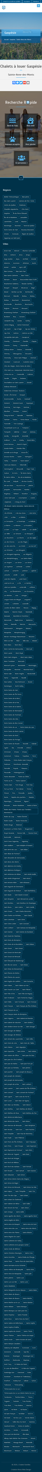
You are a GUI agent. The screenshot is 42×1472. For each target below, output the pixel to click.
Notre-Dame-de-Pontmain (12, 715)
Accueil (6, 39)
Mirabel (34, 641)
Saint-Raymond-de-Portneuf (13, 1150)
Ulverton (29, 1405)
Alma (5, 255)
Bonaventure (26, 300)
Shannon (7, 1356)
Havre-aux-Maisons (10, 465)
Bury (14, 317)
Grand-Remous (9, 444)
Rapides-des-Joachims (18, 797)
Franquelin (7, 432)
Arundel (33, 259)
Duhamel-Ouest (18, 403)
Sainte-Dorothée (9, 1257)
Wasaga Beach (18, 1442)
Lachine (27, 567)
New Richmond (20, 682)
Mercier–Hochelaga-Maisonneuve (14, 637)
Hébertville (23, 465)
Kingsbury (7, 494)
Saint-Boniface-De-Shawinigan (26, 903)
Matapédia (7, 632)
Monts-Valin (8, 674)
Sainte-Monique (22, 1306)
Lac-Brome (20, 538)
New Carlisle (8, 682)
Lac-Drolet (22, 546)
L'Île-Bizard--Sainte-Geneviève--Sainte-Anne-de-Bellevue (19, 507)
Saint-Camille (30, 907)
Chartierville (24, 345)
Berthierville (29, 292)
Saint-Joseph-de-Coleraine (12, 1076)
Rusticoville (7, 837)
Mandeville (28, 612)
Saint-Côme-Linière (10, 924)
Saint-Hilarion (8, 1047)
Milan (18, 641)
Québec (30, 793)
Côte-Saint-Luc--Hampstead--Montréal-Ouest (19, 370)
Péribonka (7, 760)
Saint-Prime (7, 1146)
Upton (6, 1409)
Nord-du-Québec (29, 226)
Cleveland (7, 362)
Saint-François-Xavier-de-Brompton (15, 1014)
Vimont (33, 1438)
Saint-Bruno (8, 907)
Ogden (6, 748)
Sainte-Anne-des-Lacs (11, 1228)
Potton (29, 789)
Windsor (17, 1451)
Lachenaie (19, 567)
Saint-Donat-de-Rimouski (12, 957)
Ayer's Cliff (22, 267)
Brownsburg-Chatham (28, 312)
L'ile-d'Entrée (8, 513)
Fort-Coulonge (18, 424)
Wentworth (16, 1446)
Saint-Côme (21, 919)
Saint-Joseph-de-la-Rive (11, 1084)
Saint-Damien (8, 932)
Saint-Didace (30, 944)
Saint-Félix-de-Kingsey (25, 994)
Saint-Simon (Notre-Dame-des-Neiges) (16, 1179)
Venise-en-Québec (24, 1426)
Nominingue (8, 686)
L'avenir (32, 498)
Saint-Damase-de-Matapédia (26, 928)
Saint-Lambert (26, 1084)
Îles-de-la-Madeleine (10, 217)
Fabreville (20, 415)
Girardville (25, 436)
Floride (34, 419)
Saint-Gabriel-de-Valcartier (12, 1022)
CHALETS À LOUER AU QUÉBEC (12, 1)
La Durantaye (21, 521)
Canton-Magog (9, 325)
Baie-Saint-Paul (21, 271)
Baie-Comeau (8, 271)
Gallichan (16, 432)
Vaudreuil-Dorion (9, 1426)
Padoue (16, 756)
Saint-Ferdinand (9, 998)
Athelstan (26, 263)
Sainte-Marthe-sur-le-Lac (12, 1302)
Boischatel (15, 300)
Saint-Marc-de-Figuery (22, 1101)
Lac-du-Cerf (32, 546)
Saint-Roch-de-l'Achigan (11, 1158)
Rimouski (7, 805)
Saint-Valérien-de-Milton (12, 1204)
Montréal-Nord (28, 669)
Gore (14, 440)
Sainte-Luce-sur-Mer (10, 1282)
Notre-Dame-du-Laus (27, 727)
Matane (28, 628)
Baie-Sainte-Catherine (11, 275)
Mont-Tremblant (9, 661)
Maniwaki (7, 616)
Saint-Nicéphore (30, 1125)
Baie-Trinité (25, 275)
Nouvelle (25, 744)
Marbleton (29, 620)
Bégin (33, 288)
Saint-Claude (28, 915)
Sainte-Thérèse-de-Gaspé (25, 1335)
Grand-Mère (31, 440)
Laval (16, 221)
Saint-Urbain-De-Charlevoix (12, 1199)
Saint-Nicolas (8, 1129)
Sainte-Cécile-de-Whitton (12, 1249)
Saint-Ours (19, 1129)
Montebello (21, 665)
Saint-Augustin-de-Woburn (12, 891)
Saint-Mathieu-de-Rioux (11, 1113)
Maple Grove (19, 620)
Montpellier (7, 669)
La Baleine (22, 517)
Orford (28, 748)
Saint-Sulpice (8, 1191)
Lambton (25, 571)
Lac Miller (7, 534)
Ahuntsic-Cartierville (28, 251)
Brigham (6, 308)
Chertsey (7, 354)
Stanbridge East (9, 1372)
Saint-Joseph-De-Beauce (24, 1072)
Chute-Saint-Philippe (20, 358)
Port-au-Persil (8, 789)
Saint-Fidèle (8, 1002)
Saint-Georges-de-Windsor (12, 1035)
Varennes (32, 1422)
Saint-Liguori (8, 1097)
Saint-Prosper (19, 1146)
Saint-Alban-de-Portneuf (12, 854)
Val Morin (14, 1409)
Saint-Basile (8, 895)
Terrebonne (8, 1397)
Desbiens (23, 378)
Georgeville (15, 436)
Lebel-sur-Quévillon (10, 587)
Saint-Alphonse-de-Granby (12, 866)
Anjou (18, 259)
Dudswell (27, 399)
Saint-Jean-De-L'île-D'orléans (13, 1059)
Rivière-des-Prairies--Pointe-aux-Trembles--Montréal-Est (18, 811)
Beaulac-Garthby (27, 284)
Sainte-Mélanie (8, 1306)
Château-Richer (9, 349)
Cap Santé (7, 329)
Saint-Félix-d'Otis (9, 994)
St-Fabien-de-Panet (20, 1364)
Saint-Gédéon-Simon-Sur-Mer (13, 1027)
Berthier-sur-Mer (16, 292)
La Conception (8, 521)
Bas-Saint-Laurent (10, 201)
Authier (14, 267)
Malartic (6, 612)
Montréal (18, 226)
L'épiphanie (7, 502)
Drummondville (9, 399)
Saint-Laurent (8, 1088)
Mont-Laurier (8, 653)
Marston (22, 624)
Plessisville (7, 772)
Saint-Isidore (32, 1051)
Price (13, 793)
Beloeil (6, 292)
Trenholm (16, 1401)
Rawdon (31, 797)
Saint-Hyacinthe (9, 1051)
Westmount (8, 1451)
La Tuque (15, 529)
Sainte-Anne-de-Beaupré (12, 1224)
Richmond (17, 801)
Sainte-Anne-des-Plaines (12, 1232)
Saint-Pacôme (29, 1129)
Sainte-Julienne (8, 1278)
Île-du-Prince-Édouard (20, 213)
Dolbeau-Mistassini (10, 387)
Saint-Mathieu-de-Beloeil (24, 1109)
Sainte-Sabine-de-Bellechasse (13, 1323)
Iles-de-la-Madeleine (24, 477)
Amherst (13, 255)
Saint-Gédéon (28, 1022)
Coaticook (16, 362)
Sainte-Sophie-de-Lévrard (12, 1331)
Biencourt (7, 296)
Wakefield (7, 1442)
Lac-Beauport (28, 534)
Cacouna (22, 317)
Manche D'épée (17, 612)
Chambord (16, 341)
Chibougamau (17, 354)
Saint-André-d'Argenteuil (12, 878)
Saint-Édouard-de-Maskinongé (14, 961)
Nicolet (30, 682)
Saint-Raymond (31, 1146)
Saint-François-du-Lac (11, 1010)
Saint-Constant (24, 924)
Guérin (19, 457)
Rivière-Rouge (8, 825)
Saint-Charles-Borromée (23, 911)
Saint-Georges (30, 1027)
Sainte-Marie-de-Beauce (12, 1294)
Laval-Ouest (23, 579)
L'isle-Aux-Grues (20, 513)
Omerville (20, 748)
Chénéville (28, 349)
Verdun (15, 1430)
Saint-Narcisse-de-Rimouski (13, 1125)
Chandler (25, 341)
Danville (6, 378)
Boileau (24, 296)
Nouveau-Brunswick (27, 230)
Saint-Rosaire (8, 1171)
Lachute (6, 571)
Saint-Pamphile (9, 1134)
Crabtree (30, 374)
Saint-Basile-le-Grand (21, 895)
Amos (21, 255)
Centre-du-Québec (10, 205)
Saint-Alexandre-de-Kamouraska (14, 858)
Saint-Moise (26, 1121)
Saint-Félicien (26, 989)
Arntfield (25, 259)
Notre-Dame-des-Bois (11, 719)
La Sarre (6, 529)
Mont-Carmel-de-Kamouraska (13, 649)
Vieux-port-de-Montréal (11, 1434)
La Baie (13, 517)
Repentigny (7, 801)
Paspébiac (25, 756)
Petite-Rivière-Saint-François (23, 760)
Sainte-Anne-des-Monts (24, 39)
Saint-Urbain (24, 1195)
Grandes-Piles (21, 448)
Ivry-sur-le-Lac (20, 485)
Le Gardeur (27, 583)
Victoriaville (24, 1430)
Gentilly (6, 436)
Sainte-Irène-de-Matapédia (12, 1274)
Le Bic (19, 583)
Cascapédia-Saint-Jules (11, 337)
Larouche (7, 575)
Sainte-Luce (20, 1278)
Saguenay (25, 841)
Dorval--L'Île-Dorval (10, 395)
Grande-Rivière (8, 448)
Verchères (7, 1430)
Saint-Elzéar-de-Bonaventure (13, 969)
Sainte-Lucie (24, 1282)
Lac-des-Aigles (31, 538)
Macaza (25, 608)
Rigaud (26, 801)
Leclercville (22, 587)
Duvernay (7, 407)
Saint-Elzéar (24, 965)
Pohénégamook (19, 772)
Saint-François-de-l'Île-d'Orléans (26, 1006)
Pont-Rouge (19, 785)
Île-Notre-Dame (26, 473)
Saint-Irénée (21, 1051)
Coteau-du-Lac (9, 374)
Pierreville (7, 768)
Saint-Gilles (29, 1039)
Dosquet (22, 395)
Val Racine (23, 1409)
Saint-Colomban (9, 919)
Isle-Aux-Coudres (26, 481)
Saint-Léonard (8, 1092)
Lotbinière (15, 604)
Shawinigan (16, 1356)
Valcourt (6, 1422)
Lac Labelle (33, 529)
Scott (34, 1348)
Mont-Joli (29, 649)
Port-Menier (20, 789)
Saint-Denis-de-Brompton (12, 940)
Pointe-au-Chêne (23, 777)
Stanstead (20, 1372)
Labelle (24, 529)
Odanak (33, 744)
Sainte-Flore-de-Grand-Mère (24, 1261)
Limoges (24, 595)
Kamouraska (17, 489)
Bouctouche (29, 304)
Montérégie (8, 226)
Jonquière (7, 489)
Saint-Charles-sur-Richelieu (12, 915)
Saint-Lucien (8, 1101)
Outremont (7, 756)
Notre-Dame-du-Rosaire (12, 744)
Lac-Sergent (8, 562)
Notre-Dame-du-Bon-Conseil (13, 723)
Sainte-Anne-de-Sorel (30, 1224)
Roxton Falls (21, 833)
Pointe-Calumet (21, 781)
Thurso (30, 1397)
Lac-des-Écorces (9, 542)
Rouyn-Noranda (9, 833)
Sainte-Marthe (27, 1298)
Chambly (7, 341)
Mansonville (8, 620)
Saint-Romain (27, 1167)
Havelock (14, 461)
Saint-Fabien (8, 985)
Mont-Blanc (8, 645)
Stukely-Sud (17, 1381)
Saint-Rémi (28, 1150)
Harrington (28, 457)
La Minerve (17, 525)
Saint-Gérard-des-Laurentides (13, 1039)
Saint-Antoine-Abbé (10, 882)
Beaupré (6, 288)
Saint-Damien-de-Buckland (24, 932)
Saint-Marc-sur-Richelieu (11, 1105)
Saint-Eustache (28, 981)
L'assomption (22, 498)
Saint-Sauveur (31, 1171)
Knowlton (25, 494)
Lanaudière (23, 217)
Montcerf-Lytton (9, 665)
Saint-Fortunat (19, 1002)
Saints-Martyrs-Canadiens (12, 1344)
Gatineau (33, 432)
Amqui (28, 255)
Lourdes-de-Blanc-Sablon (12, 608)
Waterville (29, 1442)
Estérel (24, 411)
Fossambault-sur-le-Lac (11, 428)
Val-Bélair (22, 1414)
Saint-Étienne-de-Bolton (12, 973)
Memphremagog (19, 632)
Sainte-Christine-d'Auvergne (13, 1253)
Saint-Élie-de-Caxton (10, 965)
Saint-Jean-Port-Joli (26, 1064)
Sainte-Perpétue (9, 1315)
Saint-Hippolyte (21, 1047)
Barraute (7, 279)
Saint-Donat (8, 948)
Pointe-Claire (8, 785)
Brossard (24, 308)
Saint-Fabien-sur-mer (22, 985)
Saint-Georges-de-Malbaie (12, 1031)
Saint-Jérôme (26, 1068)
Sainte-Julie (28, 1274)
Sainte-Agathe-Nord (30, 1216)
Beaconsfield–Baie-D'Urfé (28, 279)
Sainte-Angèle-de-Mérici (11, 1220)
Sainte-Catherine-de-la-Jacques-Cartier (16, 1245)
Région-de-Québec (28, 234)
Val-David (7, 1418)
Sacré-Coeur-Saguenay (11, 841)
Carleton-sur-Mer (27, 333)
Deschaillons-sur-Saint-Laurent (14, 382)
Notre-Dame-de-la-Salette (12, 707)
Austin (34, 263)
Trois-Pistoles (26, 1401)
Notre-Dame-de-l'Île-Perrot (12, 694)
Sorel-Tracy (7, 1364)
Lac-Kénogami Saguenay (12, 554)
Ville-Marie (25, 1434)
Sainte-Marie (33, 1290)
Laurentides (8, 221)
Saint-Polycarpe (31, 1142)
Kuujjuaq (34, 494)
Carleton (16, 333)
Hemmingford (8, 469)
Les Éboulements (15, 591)
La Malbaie (31, 521)
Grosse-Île (24, 452)
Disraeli (29, 382)
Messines (32, 637)
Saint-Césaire (8, 911)
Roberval (19, 825)
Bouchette (18, 304)
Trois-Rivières (18, 1405)
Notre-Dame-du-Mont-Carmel (13, 731)
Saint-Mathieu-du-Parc (29, 1113)
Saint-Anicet (27, 878)
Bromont (15, 308)
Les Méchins (8, 595)
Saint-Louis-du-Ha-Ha (22, 1097)
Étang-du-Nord (9, 415)
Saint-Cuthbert (8, 928)
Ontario (6, 234)
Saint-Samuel (20, 1171)
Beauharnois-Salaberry (11, 284)
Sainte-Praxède (22, 1315)
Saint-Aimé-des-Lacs (10, 849)
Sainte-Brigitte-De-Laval (12, 1236)
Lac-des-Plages (23, 542)
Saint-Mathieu (8, 1109)
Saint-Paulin (8, 1138)
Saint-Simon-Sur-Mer (30, 1187)
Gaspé (25, 432)
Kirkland (16, 494)
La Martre (7, 525)
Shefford (7, 1360)
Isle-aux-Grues (8, 485)
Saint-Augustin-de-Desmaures (13, 887)
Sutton (34, 1381)
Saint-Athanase (24, 882)
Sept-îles (26, 1352)
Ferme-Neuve (24, 419)
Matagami (19, 628)
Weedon (6, 1446)
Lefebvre (32, 587)
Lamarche (15, 571)
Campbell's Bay (9, 321)
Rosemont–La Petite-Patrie (13, 829)
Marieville (14, 624)
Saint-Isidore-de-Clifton (11, 1055)
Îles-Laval (7, 481)
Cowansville (20, 374)
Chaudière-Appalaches (11, 209)
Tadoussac (7, 1385)
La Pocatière (28, 525)
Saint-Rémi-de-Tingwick (11, 1154)
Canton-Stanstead (23, 325)
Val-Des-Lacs (17, 1418)
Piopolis (15, 768)
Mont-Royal (19, 653)
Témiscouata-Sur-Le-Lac (12, 1389)
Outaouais (15, 234)
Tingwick (7, 1401)
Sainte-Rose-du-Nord (22, 1319)
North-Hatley (19, 686)
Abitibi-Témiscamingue (11, 197)
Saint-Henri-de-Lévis (10, 1043)
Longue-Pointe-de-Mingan (12, 599)
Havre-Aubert (24, 461)
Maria (6, 624)
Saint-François (8, 1006)
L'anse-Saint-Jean (9, 498)
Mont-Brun (18, 645)
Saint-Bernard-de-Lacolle (25, 899)
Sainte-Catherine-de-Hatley (12, 1241)
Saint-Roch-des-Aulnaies (12, 1167)
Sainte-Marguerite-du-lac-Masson (15, 1290)
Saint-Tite (32, 1191)
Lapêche (33, 571)
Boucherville (8, 304)
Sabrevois (17, 837)
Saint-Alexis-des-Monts (11, 862)
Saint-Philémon (19, 1138)
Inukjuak (15, 481)
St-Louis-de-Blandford (11, 1368)
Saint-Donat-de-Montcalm (12, 952)
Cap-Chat (7, 333)
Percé (34, 756)
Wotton (33, 1451)
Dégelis (14, 378)
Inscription (27, 1)
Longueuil (27, 599)
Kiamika (26, 489)
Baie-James (25, 197)
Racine (6, 797)
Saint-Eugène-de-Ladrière (12, 981)
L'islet (6, 517)
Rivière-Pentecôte (21, 821)
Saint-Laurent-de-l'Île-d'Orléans (26, 1088)
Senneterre (7, 1352)
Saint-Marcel (27, 1105)
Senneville (17, 1352)
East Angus (16, 407)
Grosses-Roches (9, 457)
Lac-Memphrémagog (11, 558)
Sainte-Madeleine (9, 1286)
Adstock (16, 251)
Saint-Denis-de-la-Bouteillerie (13, 944)
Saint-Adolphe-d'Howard (24, 845)
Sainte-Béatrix (27, 1232)
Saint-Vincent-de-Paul (11, 1208)
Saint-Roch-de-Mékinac (11, 1162)
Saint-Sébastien (9, 1175)
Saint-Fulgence (8, 1018)
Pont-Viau (29, 785)
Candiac (19, 321)
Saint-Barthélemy (29, 891)
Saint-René (25, 1154)
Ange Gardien (8, 259)
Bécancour (24, 288)
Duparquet (29, 403)
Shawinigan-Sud (28, 1356)
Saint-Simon (21, 1175)
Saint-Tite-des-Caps (10, 1195)
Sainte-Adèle (20, 1212)
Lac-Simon (18, 562)
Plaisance (24, 768)
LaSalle (15, 575)
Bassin (15, 279)
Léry (5, 591)
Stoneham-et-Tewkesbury (22, 1376)
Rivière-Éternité (22, 817)
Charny (15, 345)
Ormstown (7, 752)
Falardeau (29, 415)
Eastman (26, 407)
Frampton (25, 428)
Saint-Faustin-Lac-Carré (11, 989)
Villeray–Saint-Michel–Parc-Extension (16, 1438)
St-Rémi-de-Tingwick (28, 1368)
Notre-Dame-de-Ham (11, 230)
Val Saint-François (9, 1414)
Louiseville (25, 604)
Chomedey (7, 358)
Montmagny (32, 665)
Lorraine (6, 604)
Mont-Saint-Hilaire (26, 657)
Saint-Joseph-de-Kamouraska (13, 1080)
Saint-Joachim (8, 1072)
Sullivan (26, 1381)
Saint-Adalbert (8, 845)
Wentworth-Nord (28, 1446)
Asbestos (7, 263)
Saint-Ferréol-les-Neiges (25, 998)
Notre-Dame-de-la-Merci (12, 698)
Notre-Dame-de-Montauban (13, 711)
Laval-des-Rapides (10, 579)
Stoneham (7, 1376)
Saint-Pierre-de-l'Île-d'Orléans (13, 1142)
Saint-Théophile (20, 1191)
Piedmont (7, 764)
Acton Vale (7, 251)
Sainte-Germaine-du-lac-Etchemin (14, 1265)
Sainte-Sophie (30, 1323)
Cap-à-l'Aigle (18, 329)
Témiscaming (18, 1385)
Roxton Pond (32, 833)
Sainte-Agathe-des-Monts (12, 1216)
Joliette (30, 485)
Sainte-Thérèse (9, 1335)
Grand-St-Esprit (22, 444)
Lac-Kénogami (20, 550)
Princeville (21, 793)
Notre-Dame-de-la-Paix (11, 702)
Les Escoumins (29, 591)
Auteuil (6, 267)
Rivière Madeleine (18, 805)
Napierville (15, 678)
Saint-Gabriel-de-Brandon (25, 1018)
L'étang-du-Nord (19, 502)
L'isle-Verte (32, 513)
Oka (13, 748)
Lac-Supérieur (8, 567)
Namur (6, 678)
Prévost (6, 793)
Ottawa (16, 752)
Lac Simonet (17, 534)
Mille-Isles (26, 641)
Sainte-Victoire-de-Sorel (23, 1339)
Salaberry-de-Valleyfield (11, 1348)
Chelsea (19, 349)
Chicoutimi (28, 354)
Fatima (15, 419)
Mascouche (32, 624)
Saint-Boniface (8, 903)
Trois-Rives (7, 1405)
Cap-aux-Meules (30, 329)
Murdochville (31, 674)
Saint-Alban (24, 849)
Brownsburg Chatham (11, 312)
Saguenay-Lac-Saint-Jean (12, 238)
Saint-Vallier (26, 1204)
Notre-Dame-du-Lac (10, 727)
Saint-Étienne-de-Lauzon (12, 977)
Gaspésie (12, 39)
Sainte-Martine (28, 1302)
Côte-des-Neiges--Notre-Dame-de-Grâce (17, 366)
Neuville (23, 678)
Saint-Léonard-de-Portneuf (25, 1092)
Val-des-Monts (29, 1418)
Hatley (6, 461)
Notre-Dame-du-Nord (11, 735)
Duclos (19, 399)
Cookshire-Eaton (28, 362)
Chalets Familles (24, 1465)
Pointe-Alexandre (9, 777)
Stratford (7, 1381)
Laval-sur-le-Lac (9, 583)
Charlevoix (22, 205)
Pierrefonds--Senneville (20, 764)
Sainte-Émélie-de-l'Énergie (26, 1257)
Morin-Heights (19, 674)
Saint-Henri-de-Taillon (27, 1043)
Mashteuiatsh (8, 628)
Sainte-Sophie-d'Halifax (11, 1327)
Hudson (6, 473)
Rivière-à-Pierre (32, 805)
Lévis (16, 595)
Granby (21, 440)
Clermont (33, 358)
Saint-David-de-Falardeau (12, 936)
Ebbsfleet (7, 411)
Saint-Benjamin (9, 899)
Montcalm (21, 661)
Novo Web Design (24, 1469)
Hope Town (30, 469)
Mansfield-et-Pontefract (21, 616)
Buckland (7, 317)
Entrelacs (16, 411)
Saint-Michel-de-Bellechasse (13, 1117)
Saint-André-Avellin (30, 874)
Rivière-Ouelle (8, 821)
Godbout (7, 440)
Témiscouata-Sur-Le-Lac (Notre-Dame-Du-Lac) (19, 1393)
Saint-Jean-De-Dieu (28, 1055)
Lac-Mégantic (27, 554)
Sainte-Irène (30, 1269)
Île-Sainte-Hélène (9, 477)
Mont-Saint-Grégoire (10, 657)
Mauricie (24, 221)
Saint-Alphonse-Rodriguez (12, 870)
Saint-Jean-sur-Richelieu (11, 1068)
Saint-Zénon (25, 1208)
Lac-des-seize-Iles (9, 546)
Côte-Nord (24, 209)
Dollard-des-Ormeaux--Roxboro (14, 391)
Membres (36, 1)
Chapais (34, 341)
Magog (34, 608)
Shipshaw (26, 1360)
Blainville (16, 296)
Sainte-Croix (29, 1253)
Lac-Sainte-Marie (26, 558)
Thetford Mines (20, 1397)
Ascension (16, 263)
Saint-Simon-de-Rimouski (12, 1187)
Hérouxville (19, 469)
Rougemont (29, 829)
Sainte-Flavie (8, 1261)
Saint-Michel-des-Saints (11, 1121)
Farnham (7, 419)
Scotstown (25, 1348)
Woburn (25, 1451)
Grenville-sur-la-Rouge (11, 452)
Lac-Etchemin (8, 550)
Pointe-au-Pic (8, 781)
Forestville (7, 424)
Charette (7, 345)
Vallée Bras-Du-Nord (19, 1422)
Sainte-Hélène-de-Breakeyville (13, 1269)
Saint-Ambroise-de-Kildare (12, 874)
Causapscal (25, 337)
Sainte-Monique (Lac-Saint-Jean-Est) (15, 1311)
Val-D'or (30, 1414)
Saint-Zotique (8, 1212)
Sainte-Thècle (28, 1331)
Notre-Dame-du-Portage (12, 739)
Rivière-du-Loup (9, 817)
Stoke (29, 1372)
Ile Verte (15, 473)
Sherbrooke (16, 1360)
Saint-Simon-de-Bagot (11, 1183)
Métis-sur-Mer (8, 641)
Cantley (27, 321)
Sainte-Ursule (8, 1339)
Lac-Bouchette (9, 538)
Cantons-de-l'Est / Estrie (26, 201)
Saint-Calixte (19, 907)
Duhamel (7, 403)
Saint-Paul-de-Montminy (24, 1134)
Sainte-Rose (8, 1319)
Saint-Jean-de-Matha (10, 1064)
